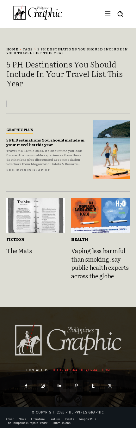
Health (79, 239)
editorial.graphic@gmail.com (80, 370)
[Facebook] (26, 386)
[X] (110, 386)
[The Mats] (35, 215)
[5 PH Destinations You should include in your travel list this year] (111, 149)
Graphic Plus (19, 129)
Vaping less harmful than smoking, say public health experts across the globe (100, 263)
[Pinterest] (76, 386)
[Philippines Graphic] (37, 12)
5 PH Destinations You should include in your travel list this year (45, 142)
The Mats (19, 250)
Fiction (15, 239)
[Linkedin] (59, 386)
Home (12, 49)
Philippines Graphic (28, 169)
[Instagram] (43, 386)
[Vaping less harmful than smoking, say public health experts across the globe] (100, 215)
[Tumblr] (93, 386)
